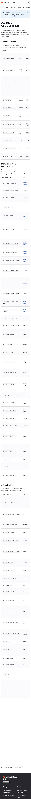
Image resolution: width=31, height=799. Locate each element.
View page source (22, 790)
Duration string (25, 183)
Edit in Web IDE (21, 792)
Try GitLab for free (8, 795)
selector (25, 270)
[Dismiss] (28, 12)
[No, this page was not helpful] (21, 767)
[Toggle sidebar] (2, 7)
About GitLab (7, 790)
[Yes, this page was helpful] (17, 767)
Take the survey (9, 16)
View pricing (6, 792)
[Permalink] (17, 41)
